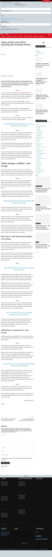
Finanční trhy (40, 130)
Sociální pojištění (40, 150)
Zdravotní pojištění (41, 158)
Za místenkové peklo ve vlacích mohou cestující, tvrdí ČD (25, 502)
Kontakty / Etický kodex (8, 4)
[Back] (19, 2)
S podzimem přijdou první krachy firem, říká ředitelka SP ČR (26, 419)
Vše (38, 49)
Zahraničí (39, 135)
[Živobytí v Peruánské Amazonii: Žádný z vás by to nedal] (43, 59)
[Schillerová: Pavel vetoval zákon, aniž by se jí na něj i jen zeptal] (43, 200)
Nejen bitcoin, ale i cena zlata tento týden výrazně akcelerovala (43, 227)
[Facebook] (10, 50)
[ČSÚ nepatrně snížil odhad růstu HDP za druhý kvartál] (43, 106)
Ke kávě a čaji (42, 36)
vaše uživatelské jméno (6, 11)
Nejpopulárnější (40, 53)
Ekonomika (9, 36)
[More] (26, 50)
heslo (2, 15)
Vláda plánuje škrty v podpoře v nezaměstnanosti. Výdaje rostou (41, 81)
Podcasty (39, 156)
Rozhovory (35, 36)
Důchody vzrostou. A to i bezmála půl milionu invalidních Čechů (43, 190)
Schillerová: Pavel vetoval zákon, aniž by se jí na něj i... (43, 208)
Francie (12, 283)
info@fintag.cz (4, 534)
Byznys (25, 36)
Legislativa (39, 134)
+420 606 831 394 (5, 533)
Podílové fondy (40, 137)
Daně (38, 140)
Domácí (6, 39)
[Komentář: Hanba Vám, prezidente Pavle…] (26, 483)
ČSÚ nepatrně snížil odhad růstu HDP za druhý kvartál (42, 111)
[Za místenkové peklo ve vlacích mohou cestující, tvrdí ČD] (26, 496)
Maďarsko (28, 283)
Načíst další (38, 119)
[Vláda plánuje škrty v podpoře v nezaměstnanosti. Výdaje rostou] (43, 74)
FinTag (38, 127)
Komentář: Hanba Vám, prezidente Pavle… (25, 488)
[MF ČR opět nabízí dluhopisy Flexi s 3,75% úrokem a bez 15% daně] (43, 238)
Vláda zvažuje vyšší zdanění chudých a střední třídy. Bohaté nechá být (24, 518)
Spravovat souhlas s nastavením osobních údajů (28, 549)
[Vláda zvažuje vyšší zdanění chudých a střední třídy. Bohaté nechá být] (26, 511)
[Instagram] (16, 2)
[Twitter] (17, 2)
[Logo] (3, 34)
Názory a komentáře (41, 126)
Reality (38, 159)
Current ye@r (4, 466)
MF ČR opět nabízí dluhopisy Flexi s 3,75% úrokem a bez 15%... (43, 246)
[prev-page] (36, 252)
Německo (11, 286)
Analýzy (39, 138)
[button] (49, 35)
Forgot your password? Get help (8, 18)
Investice (30, 36)
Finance (21, 36)
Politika (14, 36)
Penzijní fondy (40, 143)
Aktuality (4, 36)
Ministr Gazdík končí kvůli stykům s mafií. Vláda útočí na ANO (8, 419)
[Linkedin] (23, 50)
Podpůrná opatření (41, 153)
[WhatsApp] (19, 50)
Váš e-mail (3, 26)
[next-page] (37, 252)
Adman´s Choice (40, 171)
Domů (2, 39)
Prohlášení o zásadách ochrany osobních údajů (11, 19)
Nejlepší (39, 51)
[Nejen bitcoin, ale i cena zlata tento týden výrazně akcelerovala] (43, 219)
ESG (38, 148)
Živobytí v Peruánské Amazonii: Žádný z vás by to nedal (42, 65)
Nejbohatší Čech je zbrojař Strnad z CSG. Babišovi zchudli (42, 96)
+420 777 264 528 (5, 532)
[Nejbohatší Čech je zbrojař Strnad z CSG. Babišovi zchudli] (43, 91)
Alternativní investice (41, 147)
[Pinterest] (16, 50)
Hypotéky (39, 132)
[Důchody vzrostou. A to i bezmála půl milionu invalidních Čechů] (43, 182)
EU (17, 36)
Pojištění (39, 145)
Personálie (39, 155)
